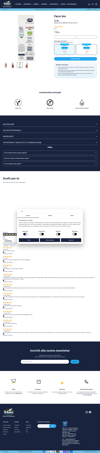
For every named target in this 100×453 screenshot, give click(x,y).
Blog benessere (71, 4)
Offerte (63, 4)
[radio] (64, 49)
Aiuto (4, 9)
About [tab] (72, 215)
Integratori (27, 4)
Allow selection (50, 240)
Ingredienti (8, 136)
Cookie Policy (29, 451)
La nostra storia (6, 425)
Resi (27, 429)
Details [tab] (50, 215)
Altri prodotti (54, 4)
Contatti (5, 434)
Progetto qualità (7, 427)
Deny (29, 240)
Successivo (12, 245)
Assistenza (28, 425)
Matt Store (5, 431)
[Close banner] (21, 211)
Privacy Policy (22, 451)
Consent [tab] (28, 215)
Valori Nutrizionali (12, 130)
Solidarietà (5, 429)
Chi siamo (18, 4)
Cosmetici (44, 4)
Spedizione (65, 22)
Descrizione (8, 124)
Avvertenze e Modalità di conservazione (22, 143)
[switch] (42, 234)
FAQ (27, 431)
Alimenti (36, 4)
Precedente (6, 245)
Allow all (71, 240)
